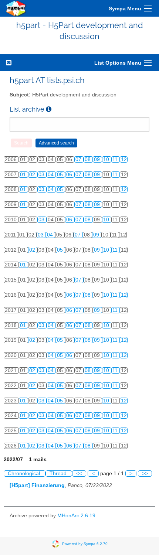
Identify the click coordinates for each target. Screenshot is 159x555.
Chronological (24, 473)
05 (60, 174)
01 (23, 174)
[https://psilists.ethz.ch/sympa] (16, 8)
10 (107, 159)
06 (70, 174)
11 (115, 159)
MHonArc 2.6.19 (76, 515)
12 (124, 159)
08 (88, 159)
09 (97, 159)
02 (33, 174)
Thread (59, 473)
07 (79, 159)
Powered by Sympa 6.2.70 (85, 543)
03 (42, 174)
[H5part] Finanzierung (37, 485)
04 (51, 174)
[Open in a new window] (48, 109)
